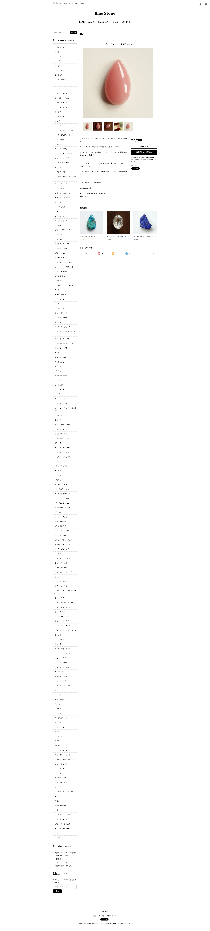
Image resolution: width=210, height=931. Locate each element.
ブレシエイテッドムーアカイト (65, 630)
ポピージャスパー (61, 658)
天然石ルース (59, 47)
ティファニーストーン (62, 434)
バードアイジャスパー (62, 498)
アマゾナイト (59, 116)
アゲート (58, 89)
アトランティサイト (62, 107)
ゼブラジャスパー (61, 357)
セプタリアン (59, 352)
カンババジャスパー (62, 207)
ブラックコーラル (61, 586)
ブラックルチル (60, 598)
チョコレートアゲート (62, 424)
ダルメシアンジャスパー (63, 399)
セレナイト (59, 366)
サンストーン (59, 290)
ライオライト (59, 736)
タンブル (58, 56)
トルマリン (59, 461)
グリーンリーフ (60, 257)
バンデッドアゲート (62, 484)
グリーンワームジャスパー (64, 262)
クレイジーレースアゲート (64, 267)
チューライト (59, 420)
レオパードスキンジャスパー (65, 759)
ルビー (57, 745)
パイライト (59, 471)
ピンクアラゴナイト (62, 517)
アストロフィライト (62, 93)
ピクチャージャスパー (62, 507)
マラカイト (59, 709)
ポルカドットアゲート (62, 653)
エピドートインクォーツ (63, 153)
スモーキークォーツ (62, 339)
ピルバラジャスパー (62, 512)
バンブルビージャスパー (63, 489)
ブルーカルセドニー (62, 616)
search (73, 32)
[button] (104, 22)
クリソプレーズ (60, 239)
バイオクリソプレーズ (62, 466)
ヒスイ (57, 833)
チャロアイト (59, 415)
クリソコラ (59, 234)
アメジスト (59, 112)
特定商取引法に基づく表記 (64, 866)
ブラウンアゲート (61, 581)
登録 (57, 891)
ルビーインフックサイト (63, 750)
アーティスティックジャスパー (65, 130)
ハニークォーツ (60, 475)
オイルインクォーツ (62, 162)
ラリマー (58, 732)
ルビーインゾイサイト (62, 755)
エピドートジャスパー (62, 158)
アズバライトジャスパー (63, 98)
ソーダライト (59, 380)
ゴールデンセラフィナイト (64, 285)
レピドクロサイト (61, 764)
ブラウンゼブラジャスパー (64, 602)
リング (57, 61)
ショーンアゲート (61, 313)
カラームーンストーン (62, 193)
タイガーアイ (59, 389)
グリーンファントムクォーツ (65, 824)
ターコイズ (59, 385)
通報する (133, 165)
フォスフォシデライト (62, 558)
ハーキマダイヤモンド (62, 494)
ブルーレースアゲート (62, 626)
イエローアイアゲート (62, 135)
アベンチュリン (60, 84)
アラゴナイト (59, 121)
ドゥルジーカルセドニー (63, 457)
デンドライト (59, 443)
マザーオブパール (61, 676)
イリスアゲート (60, 139)
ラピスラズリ (59, 722)
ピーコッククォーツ (62, 531)
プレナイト (59, 635)
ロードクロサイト (61, 782)
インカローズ (59, 144)
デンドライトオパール (62, 447)
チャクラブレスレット (62, 815)
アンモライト (59, 126)
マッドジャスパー (61, 681)
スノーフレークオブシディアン (65, 343)
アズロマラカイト (61, 103)
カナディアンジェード (62, 198)
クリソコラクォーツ (62, 244)
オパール (58, 167)
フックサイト (59, 577)
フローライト (59, 644)
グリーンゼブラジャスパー (64, 230)
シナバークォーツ (61, 308)
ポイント (58, 52)
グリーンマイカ (60, 253)
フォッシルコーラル (62, 567)
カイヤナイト (59, 188)
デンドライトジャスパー (63, 452)
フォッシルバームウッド (63, 572)
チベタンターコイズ (62, 403)
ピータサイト (59, 554)
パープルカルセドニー (62, 503)
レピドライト (59, 768)
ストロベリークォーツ (62, 327)
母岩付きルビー (60, 805)
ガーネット (59, 211)
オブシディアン (60, 172)
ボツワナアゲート (61, 662)
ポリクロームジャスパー (63, 667)
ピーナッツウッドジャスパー (65, 540)
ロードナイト (59, 787)
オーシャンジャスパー (62, 184)
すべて (86, 253)
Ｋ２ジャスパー (60, 796)
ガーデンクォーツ (61, 221)
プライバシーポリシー (62, 862)
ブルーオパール (60, 612)
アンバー (58, 838)
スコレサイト (59, 322)
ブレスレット (59, 70)
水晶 (56, 810)
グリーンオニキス (61, 248)
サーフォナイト (60, 299)
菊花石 (57, 801)
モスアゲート (59, 699)
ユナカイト (59, 713)
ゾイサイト (59, 371)
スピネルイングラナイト (63, 348)
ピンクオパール (60, 521)
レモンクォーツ (60, 773)
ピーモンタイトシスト (62, 544)
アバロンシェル (60, 79)
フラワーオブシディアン (63, 607)
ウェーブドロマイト (62, 149)
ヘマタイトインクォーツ (63, 819)
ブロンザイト (59, 639)
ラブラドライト (60, 727)
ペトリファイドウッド (62, 649)
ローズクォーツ (60, 778)
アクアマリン (59, 75)
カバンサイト (59, 202)
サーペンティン (60, 294)
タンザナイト (59, 394)
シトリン (58, 304)
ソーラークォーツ (61, 376)
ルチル (57, 741)
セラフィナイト (60, 362)
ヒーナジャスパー (61, 535)
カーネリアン (59, 216)
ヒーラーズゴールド (62, 549)
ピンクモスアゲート (62, 526)
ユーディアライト (61, 718)
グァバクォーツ (60, 225)
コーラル (58, 281)
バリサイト (59, 480)
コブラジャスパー (61, 271)
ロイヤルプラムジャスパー (64, 791)
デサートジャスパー (62, 438)
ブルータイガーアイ (62, 621)
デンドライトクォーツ (62, 828)
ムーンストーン (60, 690)
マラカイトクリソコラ (62, 685)
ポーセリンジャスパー (62, 672)
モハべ (57, 704)
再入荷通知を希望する (144, 152)
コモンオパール (60, 276)
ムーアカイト (59, 695)
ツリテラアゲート (61, 429)
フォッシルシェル (61, 563)
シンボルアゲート (61, 317)
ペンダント (59, 66)
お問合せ (58, 859)
